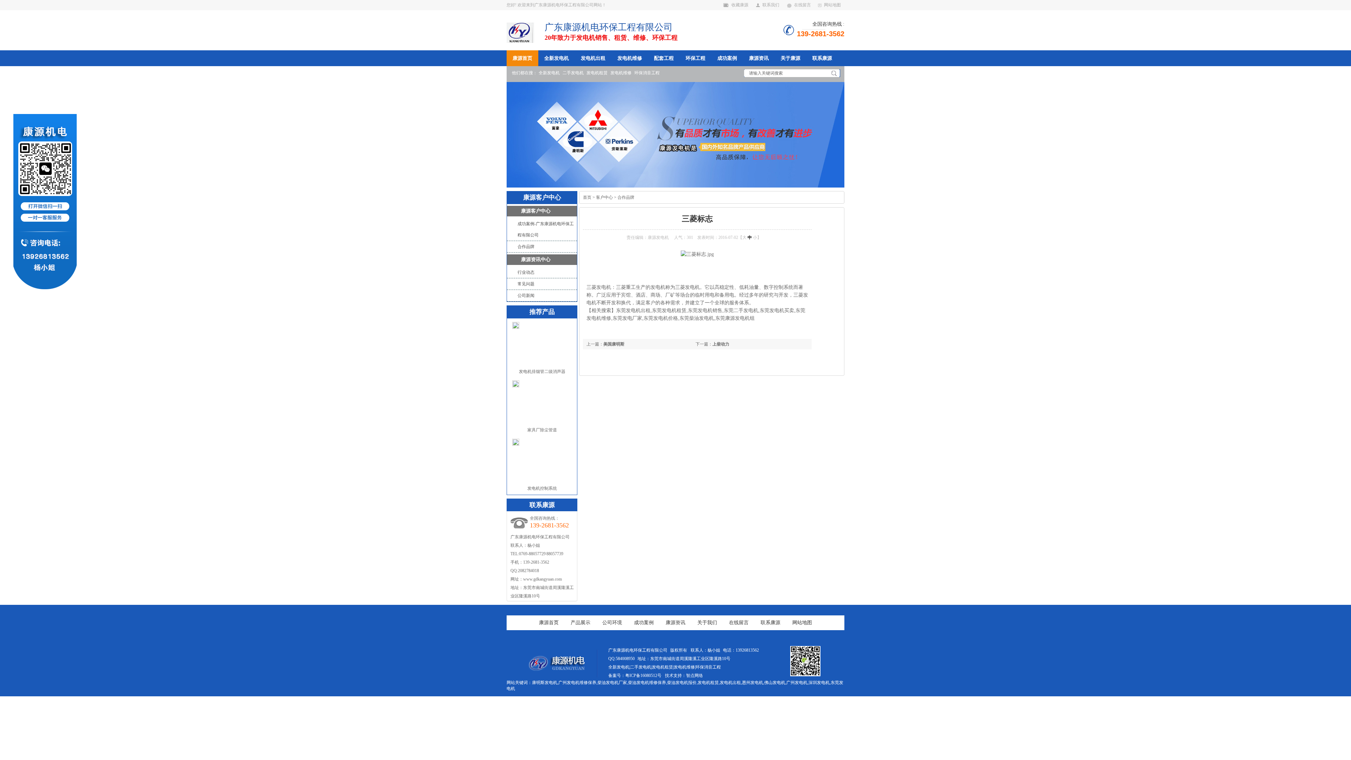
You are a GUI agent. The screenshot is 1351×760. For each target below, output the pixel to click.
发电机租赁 (597, 72)
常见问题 (526, 283)
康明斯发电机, (545, 682)
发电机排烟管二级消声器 (542, 371)
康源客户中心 (536, 211)
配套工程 (664, 58)
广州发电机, (797, 682)
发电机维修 (629, 58)
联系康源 (822, 58)
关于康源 (790, 58)
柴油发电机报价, (682, 682)
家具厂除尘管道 (542, 430)
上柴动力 (720, 344)
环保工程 (695, 58)
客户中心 (604, 197)
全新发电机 (556, 58)
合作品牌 (526, 246)
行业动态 (526, 272)
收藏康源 (739, 4)
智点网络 (694, 675)
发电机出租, (731, 682)
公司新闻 (526, 295)
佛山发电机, (775, 682)
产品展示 (580, 622)
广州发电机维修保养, (577, 682)
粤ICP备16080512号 (643, 675)
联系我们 (770, 4)
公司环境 (612, 622)
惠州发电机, (753, 682)
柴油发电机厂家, (612, 682)
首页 (587, 197)
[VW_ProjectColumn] (526, 32)
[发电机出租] (556, 669)
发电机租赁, (709, 682)
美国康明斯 (613, 344)
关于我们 (707, 622)
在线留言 (802, 4)
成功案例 (727, 58)
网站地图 (832, 4)
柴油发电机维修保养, (647, 682)
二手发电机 (573, 72)
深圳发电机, (819, 682)
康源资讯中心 (536, 259)
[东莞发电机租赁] (675, 135)
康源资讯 (759, 58)
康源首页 (522, 58)
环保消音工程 (647, 72)
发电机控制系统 (542, 488)
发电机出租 (593, 58)
